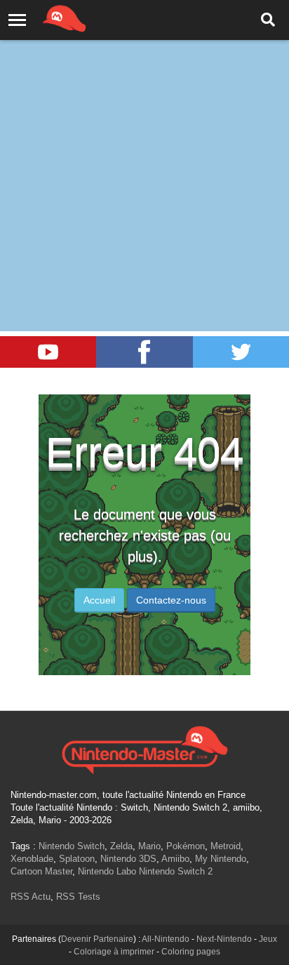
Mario (149, 846)
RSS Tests (78, 896)
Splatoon (77, 858)
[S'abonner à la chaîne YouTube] (48, 352)
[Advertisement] (144, 151)
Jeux (268, 939)
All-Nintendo (165, 939)
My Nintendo (220, 858)
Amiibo (175, 858)
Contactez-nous (171, 600)
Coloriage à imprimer (114, 952)
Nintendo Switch (72, 846)
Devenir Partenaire (97, 939)
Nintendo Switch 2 (176, 871)
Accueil (99, 600)
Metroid (225, 846)
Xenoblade (32, 858)
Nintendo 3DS (128, 858)
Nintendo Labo (107, 871)
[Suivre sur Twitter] (241, 352)
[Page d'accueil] (144, 748)
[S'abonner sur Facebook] (144, 352)
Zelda (121, 846)
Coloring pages (190, 952)
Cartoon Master (41, 871)
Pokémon (185, 846)
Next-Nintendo (224, 939)
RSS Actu (31, 896)
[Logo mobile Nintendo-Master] (45, 17)
